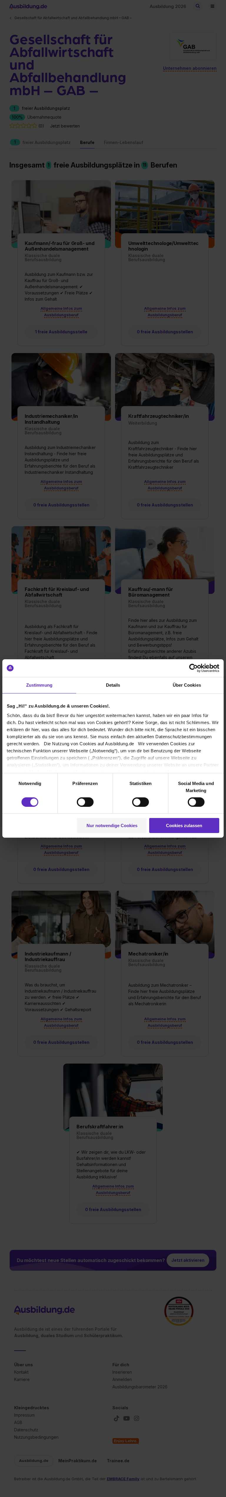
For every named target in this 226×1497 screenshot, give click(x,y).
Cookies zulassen (184, 825)
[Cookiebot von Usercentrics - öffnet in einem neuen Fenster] (193, 668)
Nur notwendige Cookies (112, 825)
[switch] (85, 802)
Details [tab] (113, 685)
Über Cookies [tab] (187, 685)
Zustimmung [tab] (39, 685)
